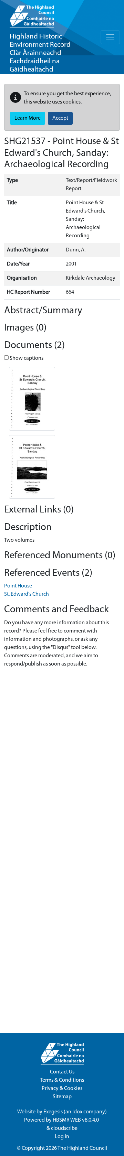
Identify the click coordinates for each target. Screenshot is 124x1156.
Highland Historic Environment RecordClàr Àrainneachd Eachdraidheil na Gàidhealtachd (40, 53)
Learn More (27, 118)
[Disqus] (62, 766)
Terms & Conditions (62, 1080)
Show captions (26, 358)
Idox (77, 1112)
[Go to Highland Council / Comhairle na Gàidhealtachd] (32, 14)
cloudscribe (64, 1128)
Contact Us (62, 1072)
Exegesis (53, 1112)
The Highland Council (82, 1148)
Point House (18, 586)
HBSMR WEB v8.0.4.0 (76, 1120)
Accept (60, 118)
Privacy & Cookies (62, 1088)
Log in (62, 1136)
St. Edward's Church (26, 594)
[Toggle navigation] (110, 37)
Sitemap (62, 1097)
